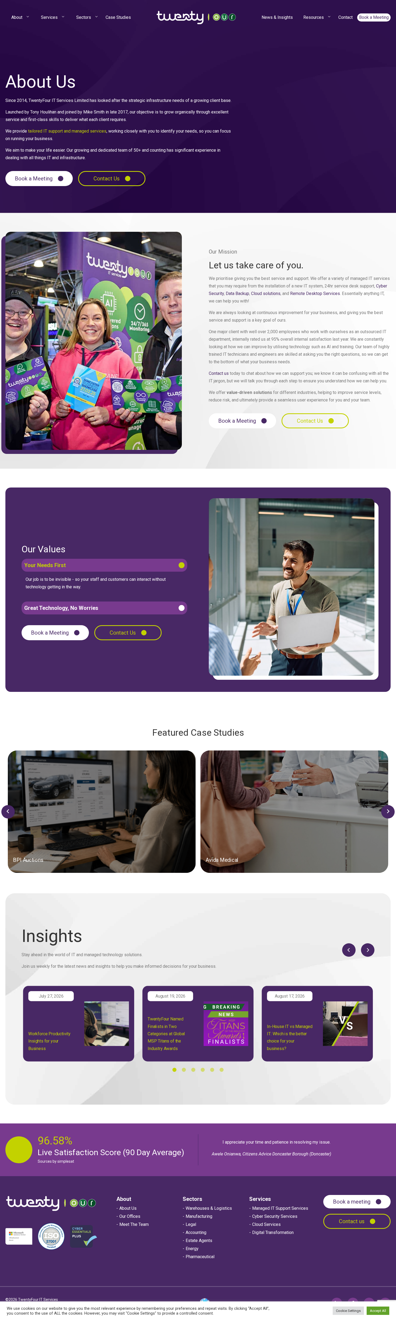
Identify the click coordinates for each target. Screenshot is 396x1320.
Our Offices (129, 1216)
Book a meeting (351, 1201)
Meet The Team (134, 1224)
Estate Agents (199, 1240)
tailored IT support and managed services (67, 131)
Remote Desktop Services (315, 293)
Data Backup (237, 293)
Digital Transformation (273, 1232)
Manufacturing (199, 1216)
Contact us (219, 373)
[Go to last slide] (8, 812)
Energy (192, 1248)
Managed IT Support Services (280, 1208)
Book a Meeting (34, 178)
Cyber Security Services (274, 1216)
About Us (128, 1208)
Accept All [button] (378, 1311)
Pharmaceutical (200, 1256)
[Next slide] (388, 812)
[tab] (174, 1070)
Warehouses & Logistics (209, 1208)
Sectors (192, 1199)
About (123, 1199)
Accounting (196, 1232)
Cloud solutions (265, 293)
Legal (191, 1224)
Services (260, 1199)
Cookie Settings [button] (348, 1311)
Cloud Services (266, 1224)
